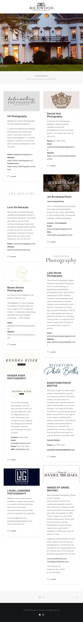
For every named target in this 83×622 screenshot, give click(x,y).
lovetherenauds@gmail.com (24, 244)
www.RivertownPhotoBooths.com (60, 450)
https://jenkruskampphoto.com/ (60, 235)
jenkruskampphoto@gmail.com (59, 229)
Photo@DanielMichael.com (58, 562)
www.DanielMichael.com (57, 559)
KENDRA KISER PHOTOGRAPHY (16, 377)
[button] (22, 101)
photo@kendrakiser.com (21, 443)
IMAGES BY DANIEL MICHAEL (58, 489)
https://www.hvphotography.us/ (20, 161)
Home (28, 79)
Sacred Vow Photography (54, 115)
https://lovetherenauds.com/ (18, 250)
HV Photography (17, 116)
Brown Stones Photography (15, 289)
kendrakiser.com (22, 449)
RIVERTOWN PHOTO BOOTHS (59, 384)
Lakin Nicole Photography (54, 274)
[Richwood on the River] (41, 7)
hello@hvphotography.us (22, 154)
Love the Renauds (17, 207)
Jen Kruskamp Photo (59, 196)
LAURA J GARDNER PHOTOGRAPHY (18, 492)
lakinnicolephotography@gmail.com (61, 336)
